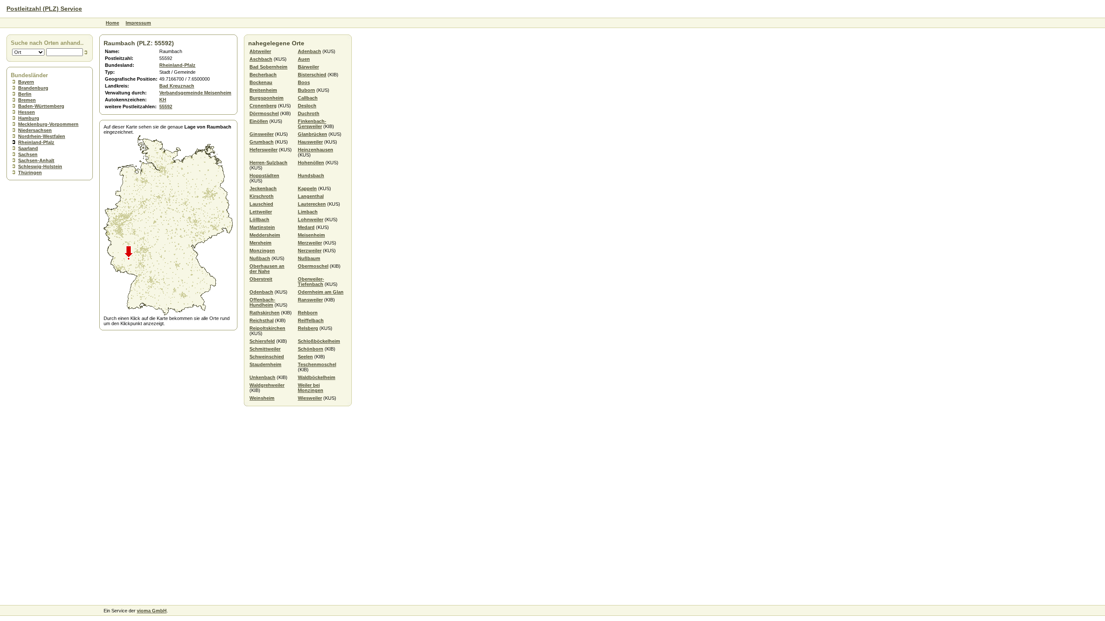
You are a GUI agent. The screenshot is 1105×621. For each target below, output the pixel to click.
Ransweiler (310, 299)
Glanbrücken (312, 134)
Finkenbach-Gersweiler (312, 124)
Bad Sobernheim (268, 66)
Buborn (306, 90)
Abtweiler (260, 51)
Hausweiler (310, 141)
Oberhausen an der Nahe (266, 268)
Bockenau (260, 82)
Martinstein (262, 227)
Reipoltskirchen (267, 328)
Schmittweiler (265, 348)
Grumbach (261, 141)
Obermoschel (313, 266)
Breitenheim (263, 90)
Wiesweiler (310, 398)
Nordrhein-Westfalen (41, 136)
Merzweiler (310, 242)
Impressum (138, 22)
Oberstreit (260, 279)
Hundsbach (311, 175)
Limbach (308, 211)
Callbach (308, 97)
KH (162, 99)
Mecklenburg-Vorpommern (48, 124)
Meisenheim (311, 235)
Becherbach (263, 74)
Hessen (26, 112)
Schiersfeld (262, 341)
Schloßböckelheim (319, 341)
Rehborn (308, 312)
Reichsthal (261, 320)
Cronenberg (263, 105)
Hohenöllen (311, 162)
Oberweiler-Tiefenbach (311, 281)
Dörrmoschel (264, 113)
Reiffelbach (311, 320)
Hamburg (28, 118)
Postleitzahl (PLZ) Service (44, 8)
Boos (304, 82)
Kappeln (307, 188)
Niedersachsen (35, 130)
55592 (165, 106)
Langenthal (311, 196)
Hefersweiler (263, 149)
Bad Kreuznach (176, 85)
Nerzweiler (310, 250)
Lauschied (261, 204)
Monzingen (262, 250)
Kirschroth (261, 196)
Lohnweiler (310, 219)
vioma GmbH (152, 610)
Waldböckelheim (316, 377)
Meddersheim (264, 235)
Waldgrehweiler (266, 385)
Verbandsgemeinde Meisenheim (195, 92)
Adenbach (309, 51)
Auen (304, 59)
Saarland (28, 148)
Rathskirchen (264, 312)
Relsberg (308, 328)
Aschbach (260, 59)
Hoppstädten (264, 175)
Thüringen (30, 172)
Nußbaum (309, 258)
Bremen (27, 100)
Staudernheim (265, 364)
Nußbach (259, 258)
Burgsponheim (266, 97)
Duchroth (308, 113)
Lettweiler (260, 211)
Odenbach (261, 292)
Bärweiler (308, 66)
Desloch (307, 105)
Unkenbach (262, 377)
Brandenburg (33, 88)
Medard (306, 227)
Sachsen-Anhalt (36, 160)
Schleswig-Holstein (40, 166)
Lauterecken (312, 204)
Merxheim (260, 242)
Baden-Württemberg (41, 106)
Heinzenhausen (315, 149)
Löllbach (259, 219)
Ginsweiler (261, 134)
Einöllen (258, 121)
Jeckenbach (263, 188)
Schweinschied (266, 356)
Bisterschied (312, 74)
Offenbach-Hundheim (262, 302)
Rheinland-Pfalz (36, 142)
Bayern (26, 82)
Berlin (25, 94)
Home (112, 22)
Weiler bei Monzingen (310, 388)
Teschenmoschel (317, 364)
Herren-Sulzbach (268, 162)
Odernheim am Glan (321, 292)
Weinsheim (262, 398)
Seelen (305, 356)
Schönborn (310, 348)
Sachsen (28, 154)
